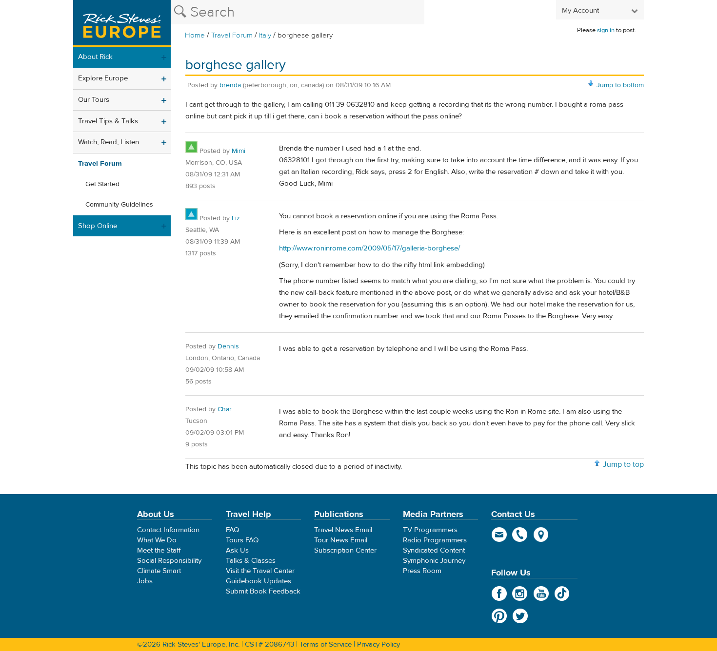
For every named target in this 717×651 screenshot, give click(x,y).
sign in (606, 30)
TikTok (562, 593)
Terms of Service (325, 644)
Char (225, 409)
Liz (236, 218)
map (541, 534)
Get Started (102, 184)
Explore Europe (103, 78)
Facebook (499, 593)
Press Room (422, 570)
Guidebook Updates (258, 581)
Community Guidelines (119, 204)
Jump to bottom (620, 85)
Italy (265, 35)
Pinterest (499, 616)
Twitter (520, 616)
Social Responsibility (169, 560)
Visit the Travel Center (260, 570)
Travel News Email (343, 530)
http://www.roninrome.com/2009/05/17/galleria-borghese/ (369, 248)
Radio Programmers (435, 540)
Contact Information (168, 530)
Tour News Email (340, 540)
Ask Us (237, 550)
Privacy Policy (378, 644)
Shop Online (97, 225)
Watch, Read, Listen (108, 142)
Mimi (238, 151)
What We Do (157, 540)
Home (195, 35)
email (499, 534)
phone (520, 534)
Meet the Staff (159, 550)
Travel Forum (232, 35)
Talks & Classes (251, 560)
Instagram (520, 593)
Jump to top (623, 464)
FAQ (232, 530)
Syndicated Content (434, 550)
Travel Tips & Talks (108, 121)
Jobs (145, 581)
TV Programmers (430, 530)
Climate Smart (159, 570)
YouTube (541, 593)
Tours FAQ (242, 540)
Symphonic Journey (434, 560)
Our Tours (93, 99)
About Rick (95, 56)
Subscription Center (345, 550)
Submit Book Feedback (263, 591)
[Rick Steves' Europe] (122, 23)
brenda (230, 85)
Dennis (228, 346)
